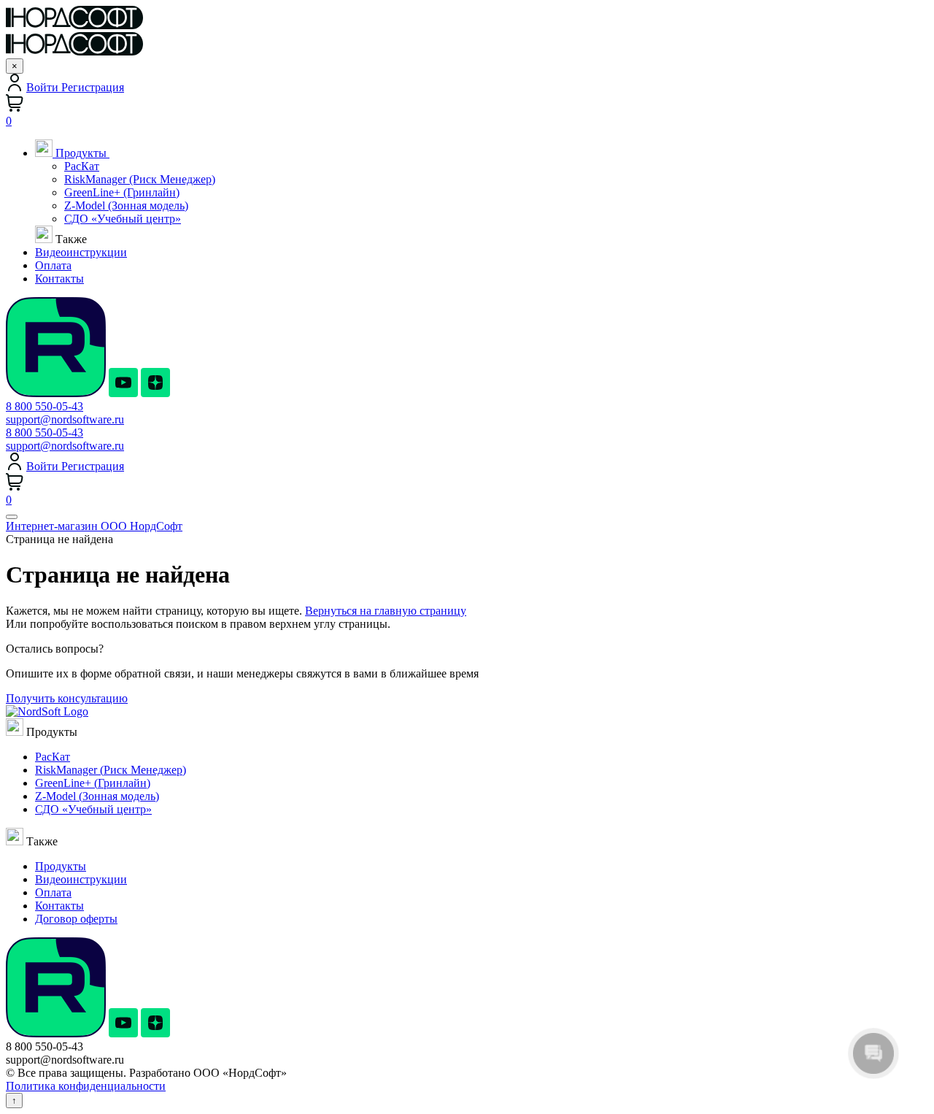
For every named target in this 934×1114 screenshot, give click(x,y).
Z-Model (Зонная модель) (126, 205)
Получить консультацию (67, 698)
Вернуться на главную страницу (385, 610)
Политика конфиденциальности (86, 1086)
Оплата (53, 892)
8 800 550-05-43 (44, 406)
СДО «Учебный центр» (122, 218)
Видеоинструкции (81, 879)
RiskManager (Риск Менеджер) (139, 179)
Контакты (59, 905)
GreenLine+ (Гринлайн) (122, 192)
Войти (43, 87)
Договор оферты (76, 919)
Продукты (81, 153)
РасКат (81, 166)
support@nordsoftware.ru (65, 419)
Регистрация (92, 87)
